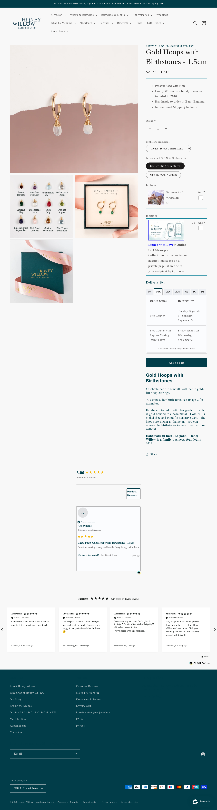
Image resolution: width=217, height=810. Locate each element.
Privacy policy (109, 802)
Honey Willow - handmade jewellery (38, 802)
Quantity (151, 121)
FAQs (79, 719)
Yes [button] (102, 555)
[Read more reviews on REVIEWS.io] (199, 664)
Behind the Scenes (21, 705)
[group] (108, 473)
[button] (58, 15)
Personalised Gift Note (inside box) (166, 158)
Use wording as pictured (165, 166)
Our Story (16, 699)
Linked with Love (160, 245)
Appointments (18, 725)
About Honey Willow (22, 686)
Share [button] (153, 454)
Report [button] (108, 555)
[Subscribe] (75, 753)
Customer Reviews (87, 686)
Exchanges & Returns (89, 699)
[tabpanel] (176, 324)
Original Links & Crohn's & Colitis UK (33, 712)
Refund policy (90, 802)
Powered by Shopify (67, 802)
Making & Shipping (88, 692)
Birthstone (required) (158, 141)
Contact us (16, 732)
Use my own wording (163, 174)
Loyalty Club (84, 705)
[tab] (149, 292)
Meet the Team (18, 719)
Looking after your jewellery (93, 712)
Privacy (80, 725)
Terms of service (129, 802)
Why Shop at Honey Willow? (27, 692)
